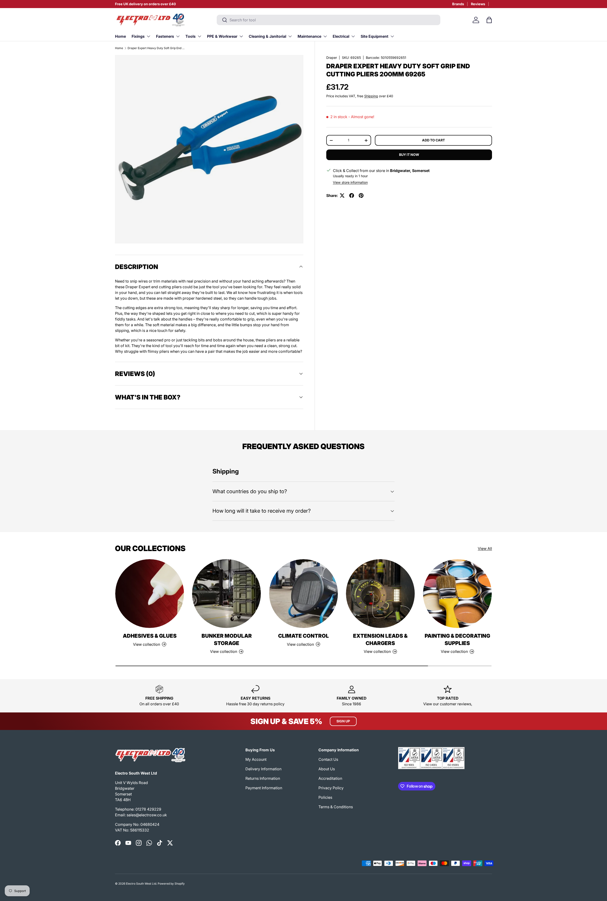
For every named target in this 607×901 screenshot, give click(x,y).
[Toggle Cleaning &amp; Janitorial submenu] (290, 36)
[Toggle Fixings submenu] (148, 36)
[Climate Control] (303, 593)
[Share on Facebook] (351, 195)
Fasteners (165, 36)
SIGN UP (343, 721)
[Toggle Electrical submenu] (353, 36)
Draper (331, 58)
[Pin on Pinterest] (361, 195)
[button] (489, 20)
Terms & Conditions (335, 806)
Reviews (478, 4)
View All (485, 548)
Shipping (371, 96)
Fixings (138, 36)
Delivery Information (263, 768)
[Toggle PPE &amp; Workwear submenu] (241, 36)
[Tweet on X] (342, 195)
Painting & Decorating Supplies (457, 639)
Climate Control (303, 636)
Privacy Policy (331, 787)
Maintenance (309, 36)
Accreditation (330, 778)
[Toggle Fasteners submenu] (178, 36)
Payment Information (263, 787)
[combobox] (328, 20)
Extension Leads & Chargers (380, 639)
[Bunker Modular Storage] (226, 593)
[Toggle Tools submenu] (199, 36)
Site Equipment (374, 36)
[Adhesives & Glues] (149, 593)
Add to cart (433, 140)
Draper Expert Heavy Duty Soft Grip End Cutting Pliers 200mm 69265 (156, 48)
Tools (190, 36)
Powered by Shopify (171, 883)
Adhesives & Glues (150, 636)
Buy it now (409, 155)
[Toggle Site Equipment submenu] (392, 36)
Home (120, 36)
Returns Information (262, 778)
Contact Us (328, 759)
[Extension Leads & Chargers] (380, 593)
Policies (325, 797)
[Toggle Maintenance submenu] (325, 36)
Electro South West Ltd (141, 883)
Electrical (341, 36)
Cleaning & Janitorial (267, 36)
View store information (350, 182)
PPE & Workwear (222, 36)
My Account (256, 759)
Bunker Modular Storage (227, 639)
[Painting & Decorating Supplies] (457, 593)
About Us (326, 768)
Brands (458, 4)
